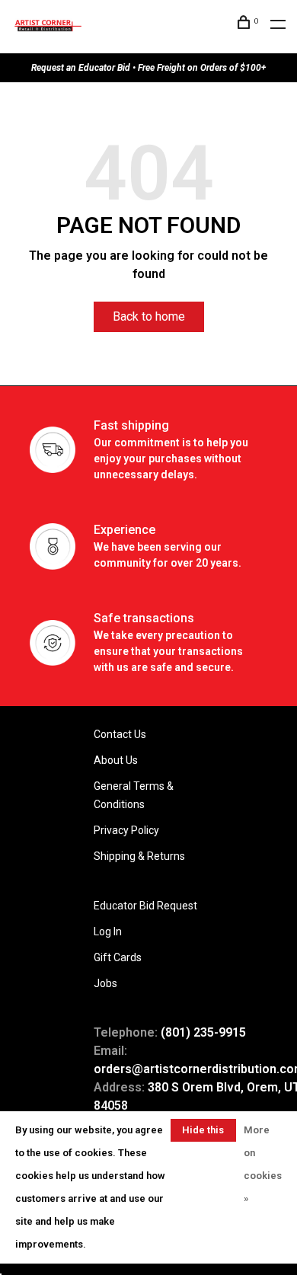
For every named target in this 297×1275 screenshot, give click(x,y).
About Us (116, 760)
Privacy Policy (126, 830)
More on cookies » (263, 1164)
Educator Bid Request (145, 906)
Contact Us (120, 734)
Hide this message (203, 1133)
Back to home (149, 316)
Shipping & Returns (139, 856)
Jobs (105, 983)
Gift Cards (118, 957)
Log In (108, 931)
